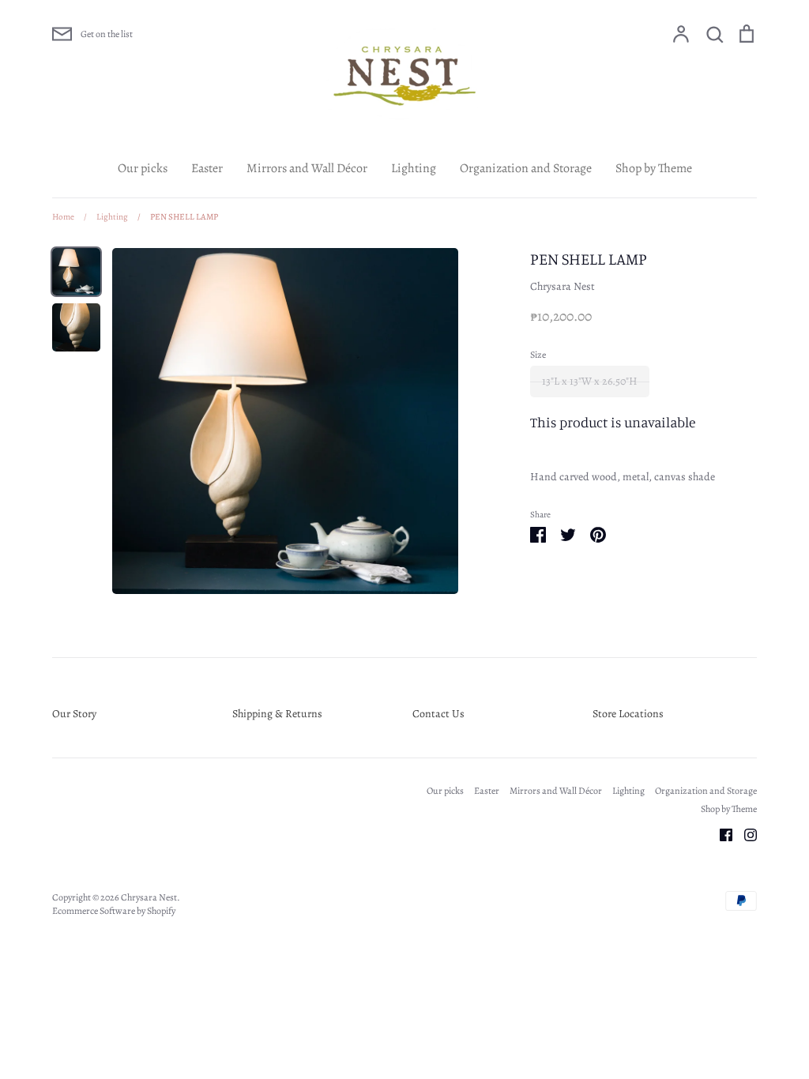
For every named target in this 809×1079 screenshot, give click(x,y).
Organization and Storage (526, 168)
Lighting (413, 168)
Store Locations (628, 713)
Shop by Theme (653, 168)
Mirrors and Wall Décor (306, 168)
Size (538, 354)
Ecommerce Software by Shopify (113, 910)
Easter (207, 168)
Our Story (74, 713)
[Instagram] (744, 833)
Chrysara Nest (562, 286)
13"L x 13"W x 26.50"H (590, 381)
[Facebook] (720, 833)
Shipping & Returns (277, 713)
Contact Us (438, 713)
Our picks (142, 168)
